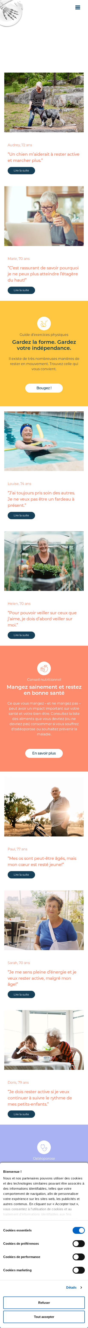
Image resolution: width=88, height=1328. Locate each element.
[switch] (79, 1243)
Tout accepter (44, 1317)
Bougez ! (44, 388)
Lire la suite (44, 57)
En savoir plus (44, 753)
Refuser (44, 1302)
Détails (71, 1287)
